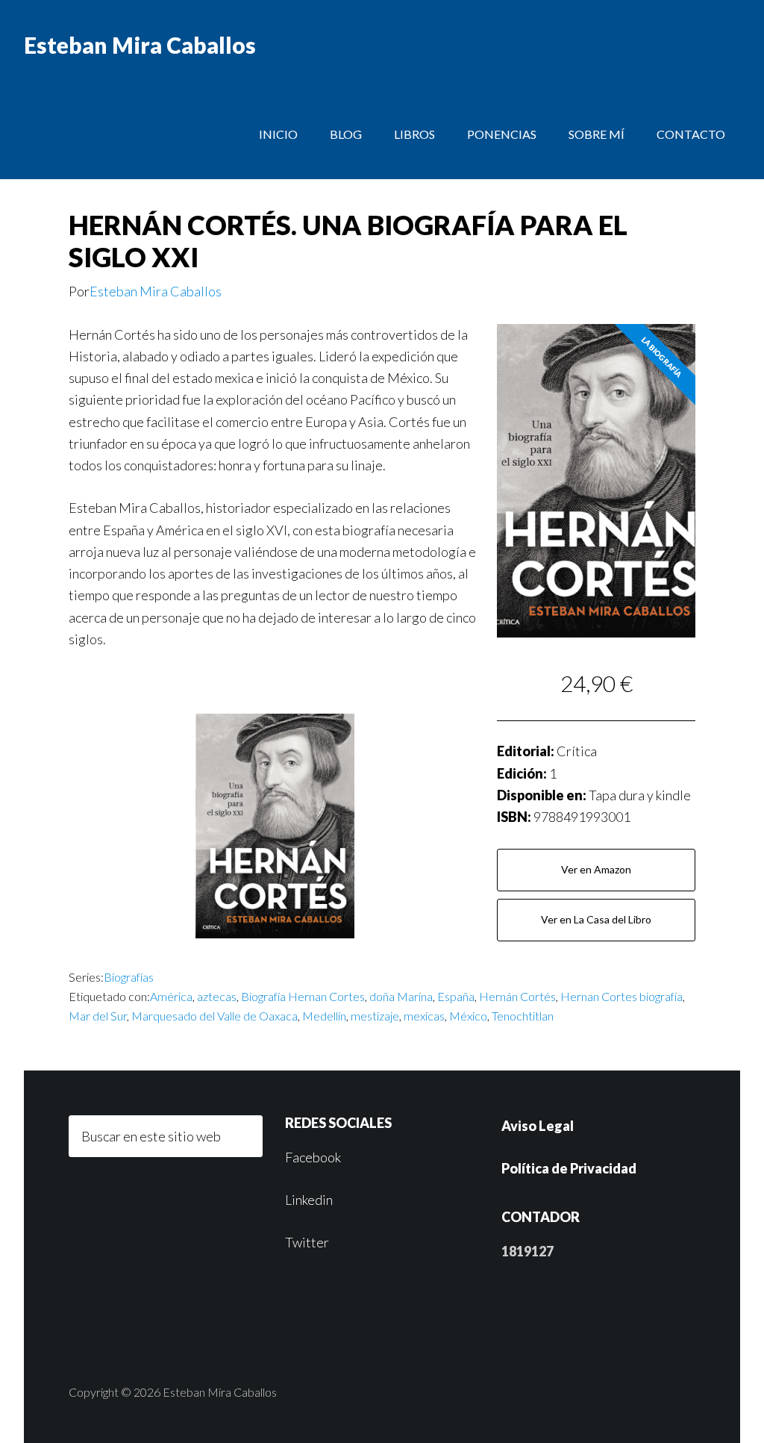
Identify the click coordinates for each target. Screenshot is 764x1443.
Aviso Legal (537, 1126)
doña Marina (401, 996)
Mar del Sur (98, 1016)
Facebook (313, 1157)
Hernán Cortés (517, 996)
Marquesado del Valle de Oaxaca (214, 1016)
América (171, 996)
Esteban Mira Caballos (140, 44)
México (468, 1016)
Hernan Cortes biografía (621, 996)
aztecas (217, 996)
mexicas (424, 1016)
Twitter (307, 1242)
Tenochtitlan (523, 1016)
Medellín (324, 1016)
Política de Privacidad (568, 1168)
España (456, 996)
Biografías (129, 977)
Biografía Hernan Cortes (303, 996)
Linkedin (309, 1199)
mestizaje (375, 1016)
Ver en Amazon (596, 869)
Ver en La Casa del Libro (596, 919)
